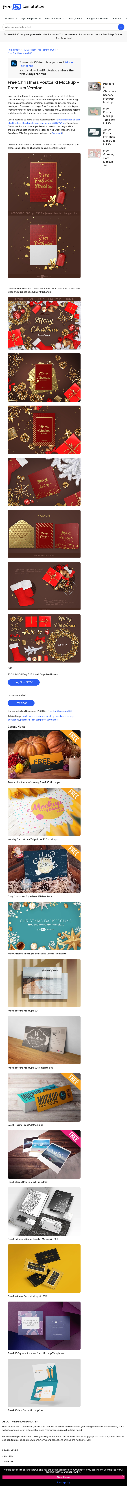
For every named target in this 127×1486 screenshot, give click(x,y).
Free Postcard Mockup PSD (22, 1010)
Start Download (64, 38)
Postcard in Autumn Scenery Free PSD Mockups (34, 782)
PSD (33, 719)
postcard (25, 719)
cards (30, 716)
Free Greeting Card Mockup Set (108, 158)
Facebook (57, 133)
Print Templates (53, 18)
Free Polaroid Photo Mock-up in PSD (28, 1182)
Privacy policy (63, 1482)
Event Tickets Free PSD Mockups (25, 1125)
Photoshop (84, 34)
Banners (117, 18)
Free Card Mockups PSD (20, 53)
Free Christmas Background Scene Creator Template (37, 953)
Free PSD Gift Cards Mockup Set (25, 1410)
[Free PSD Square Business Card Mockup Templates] (44, 1326)
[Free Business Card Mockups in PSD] (44, 1268)
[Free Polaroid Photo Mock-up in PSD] (44, 1154)
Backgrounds (75, 18)
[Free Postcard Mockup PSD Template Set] (44, 1040)
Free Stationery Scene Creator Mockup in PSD (33, 1239)
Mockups (9, 18)
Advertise (8, 1461)
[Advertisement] (102, 60)
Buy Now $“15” (24, 682)
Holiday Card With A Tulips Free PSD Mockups (33, 839)
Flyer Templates (30, 18)
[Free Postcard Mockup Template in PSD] (94, 116)
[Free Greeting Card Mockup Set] (94, 158)
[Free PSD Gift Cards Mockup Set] (44, 1383)
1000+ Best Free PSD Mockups (40, 49)
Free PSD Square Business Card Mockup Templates (36, 1353)
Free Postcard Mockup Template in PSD (109, 116)
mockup (60, 716)
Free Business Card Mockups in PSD (27, 1296)
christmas (40, 716)
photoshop (13, 719)
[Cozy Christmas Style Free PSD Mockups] (44, 869)
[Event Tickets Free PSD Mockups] (44, 1097)
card (24, 716)
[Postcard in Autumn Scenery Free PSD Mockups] (44, 754)
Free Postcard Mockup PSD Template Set (30, 1067)
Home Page (14, 49)
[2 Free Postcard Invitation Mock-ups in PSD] (94, 137)
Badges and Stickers (97, 18)
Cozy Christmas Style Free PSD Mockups (30, 896)
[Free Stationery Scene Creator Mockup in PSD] (44, 1211)
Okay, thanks (63, 1477)
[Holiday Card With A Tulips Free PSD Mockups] (44, 812)
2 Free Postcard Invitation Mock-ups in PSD (109, 137)
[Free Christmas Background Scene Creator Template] (44, 926)
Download (21, 703)
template (41, 719)
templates (52, 719)
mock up (50, 716)
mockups (69, 716)
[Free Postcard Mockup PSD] (44, 983)
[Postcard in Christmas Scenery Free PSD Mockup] (94, 93)
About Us (8, 1456)
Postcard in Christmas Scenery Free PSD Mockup (109, 93)
